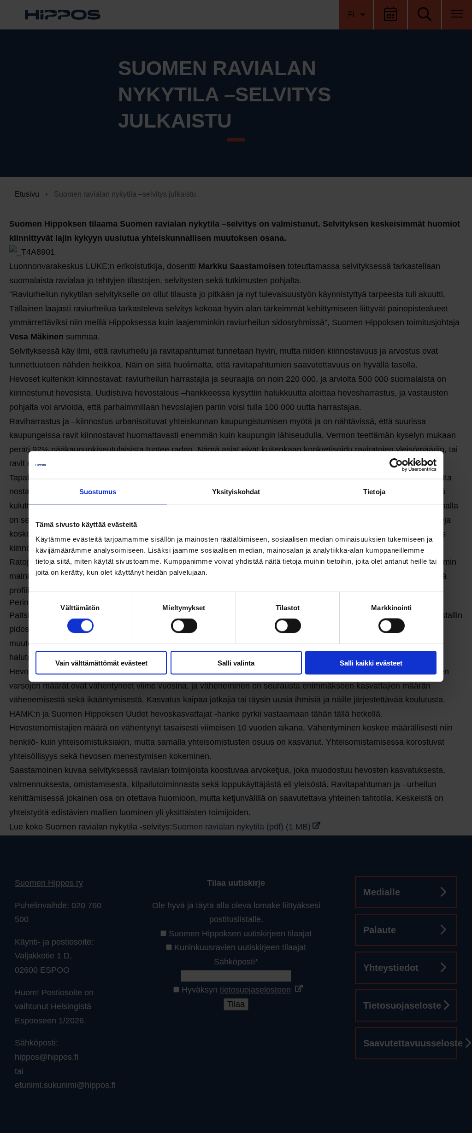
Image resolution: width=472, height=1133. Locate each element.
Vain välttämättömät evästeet (101, 662)
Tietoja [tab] (374, 492)
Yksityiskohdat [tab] (236, 492)
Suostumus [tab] (98, 492)
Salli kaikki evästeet (371, 662)
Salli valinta (236, 662)
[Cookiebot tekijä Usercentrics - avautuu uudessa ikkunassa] (396, 465)
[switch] (184, 626)
